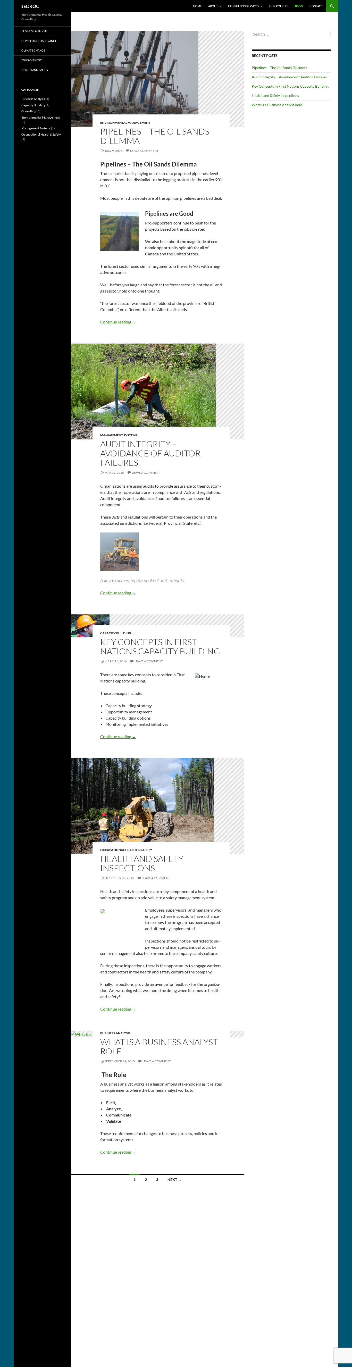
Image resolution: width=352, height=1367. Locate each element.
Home (197, 6)
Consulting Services (243, 6)
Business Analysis (115, 1033)
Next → (174, 1179)
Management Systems (118, 435)
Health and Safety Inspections (141, 863)
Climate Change (33, 50)
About (213, 6)
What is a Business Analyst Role (159, 1046)
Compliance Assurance (39, 41)
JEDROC (30, 6)
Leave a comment (144, 151)
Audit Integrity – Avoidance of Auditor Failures (150, 453)
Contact (316, 6)
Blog (299, 6)
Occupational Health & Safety (126, 850)
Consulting (28, 111)
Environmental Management (125, 122)
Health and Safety (34, 69)
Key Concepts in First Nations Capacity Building (160, 646)
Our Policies (278, 6)
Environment (31, 60)
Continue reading (118, 321)
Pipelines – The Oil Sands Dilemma (154, 136)
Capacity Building (115, 633)
